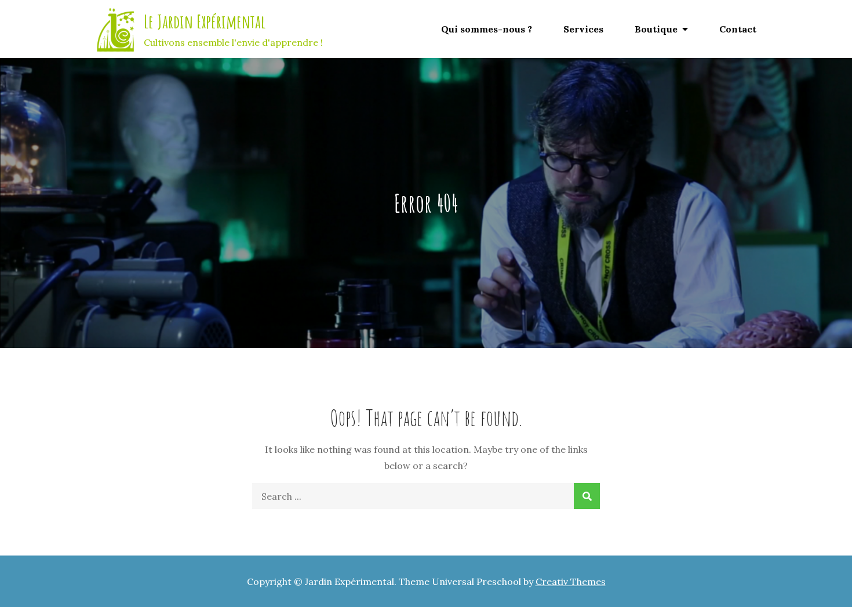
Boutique (656, 29)
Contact (737, 29)
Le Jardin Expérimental (205, 21)
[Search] (587, 496)
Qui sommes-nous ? (486, 29)
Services (583, 29)
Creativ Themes (571, 581)
